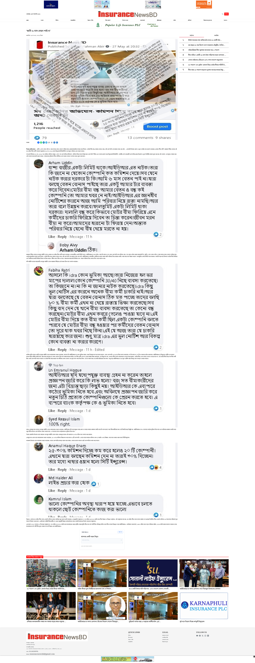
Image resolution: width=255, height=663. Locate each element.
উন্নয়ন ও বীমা (90, 20)
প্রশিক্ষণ (189, 20)
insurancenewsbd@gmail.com (42, 654)
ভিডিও (57, 20)
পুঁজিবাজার (159, 20)
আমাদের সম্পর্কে (165, 635)
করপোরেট (142, 20)
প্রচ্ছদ (27, 20)
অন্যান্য (225, 20)
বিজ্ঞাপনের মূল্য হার (208, 20)
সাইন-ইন (120, 532)
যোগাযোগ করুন (165, 639)
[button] (223, 14)
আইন (174, 20)
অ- (57, 142)
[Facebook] (200, 636)
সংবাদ (42, 20)
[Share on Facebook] (38, 142)
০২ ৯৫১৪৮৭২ (33, 651)
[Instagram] (205, 636)
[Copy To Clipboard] (49, 142)
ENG (226, 14)
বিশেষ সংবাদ (125, 20)
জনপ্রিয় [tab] (216, 36)
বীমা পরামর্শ (107, 20)
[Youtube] (197, 636)
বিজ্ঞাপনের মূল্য (165, 642)
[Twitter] (202, 636)
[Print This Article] (52, 142)
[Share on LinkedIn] (44, 142)
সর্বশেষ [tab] (192, 36)
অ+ (54, 142)
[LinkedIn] (208, 636)
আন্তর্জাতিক (73, 20)
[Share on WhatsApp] (41, 142)
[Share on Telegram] (46, 142)
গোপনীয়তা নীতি (165, 637)
